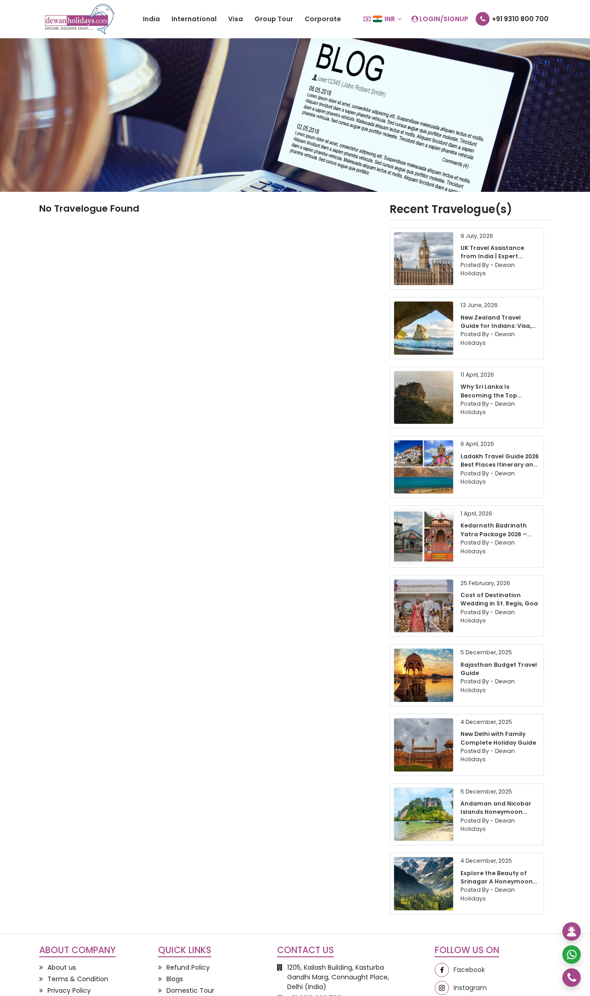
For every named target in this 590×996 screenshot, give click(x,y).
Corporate (323, 19)
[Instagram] (442, 988)
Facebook (469, 969)
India (151, 19)
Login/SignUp (443, 19)
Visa (235, 19)
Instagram (470, 987)
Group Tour (273, 19)
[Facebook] (442, 970)
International (194, 19)
